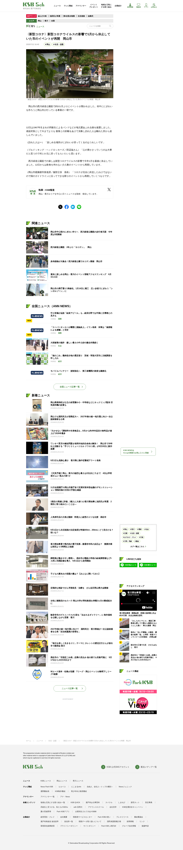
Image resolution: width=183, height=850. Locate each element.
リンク (142, 821)
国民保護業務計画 (114, 821)
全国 (53, 21)
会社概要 (63, 817)
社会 (147, 529)
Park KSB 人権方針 (108, 826)
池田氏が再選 (55, 16)
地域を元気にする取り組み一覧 (53, 802)
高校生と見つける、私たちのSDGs (54, 807)
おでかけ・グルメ (130, 537)
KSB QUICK (75, 802)
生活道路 (81, 16)
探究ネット (135, 802)
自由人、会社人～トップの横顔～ (100, 787)
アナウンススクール (96, 807)
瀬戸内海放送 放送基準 (50, 821)
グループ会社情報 (129, 826)
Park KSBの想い (104, 817)
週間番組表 (45, 791)
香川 (46, 21)
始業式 (90, 16)
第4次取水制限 (69, 16)
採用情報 (130, 7)
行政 (141, 537)
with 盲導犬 (78, 807)
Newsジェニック (125, 787)
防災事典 (148, 802)
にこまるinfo (76, 787)
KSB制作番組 (60, 791)
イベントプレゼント (93, 6)
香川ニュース (78, 781)
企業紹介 (118, 6)
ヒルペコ (62, 787)
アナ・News (65, 797)
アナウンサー (81, 6)
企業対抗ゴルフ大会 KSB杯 (85, 811)
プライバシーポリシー (69, 826)
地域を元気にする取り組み (106, 6)
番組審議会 (138, 817)
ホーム (28, 741)
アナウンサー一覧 (48, 797)
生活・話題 (59, 44)
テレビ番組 (68, 6)
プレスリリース (122, 817)
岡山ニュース (62, 781)
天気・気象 (128, 541)
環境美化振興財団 (48, 826)
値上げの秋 (42, 16)
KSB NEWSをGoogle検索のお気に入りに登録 (136, 451)
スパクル (108, 802)
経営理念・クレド (48, 817)
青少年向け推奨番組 (79, 791)
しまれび (121, 802)
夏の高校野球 (46, 811)
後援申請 (145, 826)
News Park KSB (47, 787)
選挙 (140, 529)
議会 (137, 541)
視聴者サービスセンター (82, 817)
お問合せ (154, 7)
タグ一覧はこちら (137, 546)
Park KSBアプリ (63, 811)
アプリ (146, 7)
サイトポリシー (89, 826)
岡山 (39, 21)
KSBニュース (46, 781)
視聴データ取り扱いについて (90, 821)
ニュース (57, 6)
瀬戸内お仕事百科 (93, 802)
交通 (125, 533)
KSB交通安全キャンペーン (132, 807)
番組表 (138, 7)
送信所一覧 (68, 821)
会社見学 (113, 807)
